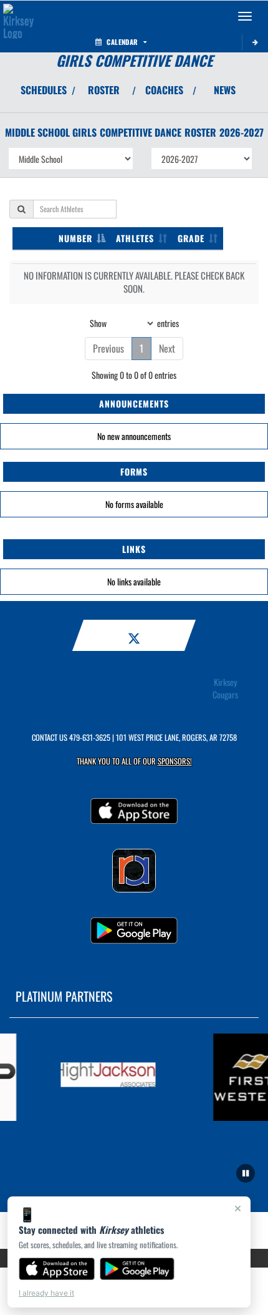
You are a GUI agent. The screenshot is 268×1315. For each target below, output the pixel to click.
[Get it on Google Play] (137, 1269)
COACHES (164, 90)
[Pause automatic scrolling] (245, 1173)
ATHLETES (135, 238)
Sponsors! (175, 761)
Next (167, 348)
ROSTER (104, 90)
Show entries (134, 322)
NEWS (225, 90)
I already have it (46, 1293)
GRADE (191, 238)
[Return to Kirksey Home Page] (18, 16)
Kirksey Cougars (225, 688)
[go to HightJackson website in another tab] (104, 1077)
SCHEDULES (44, 90)
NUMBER (75, 238)
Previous (108, 348)
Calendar (122, 42)
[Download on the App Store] (57, 1269)
